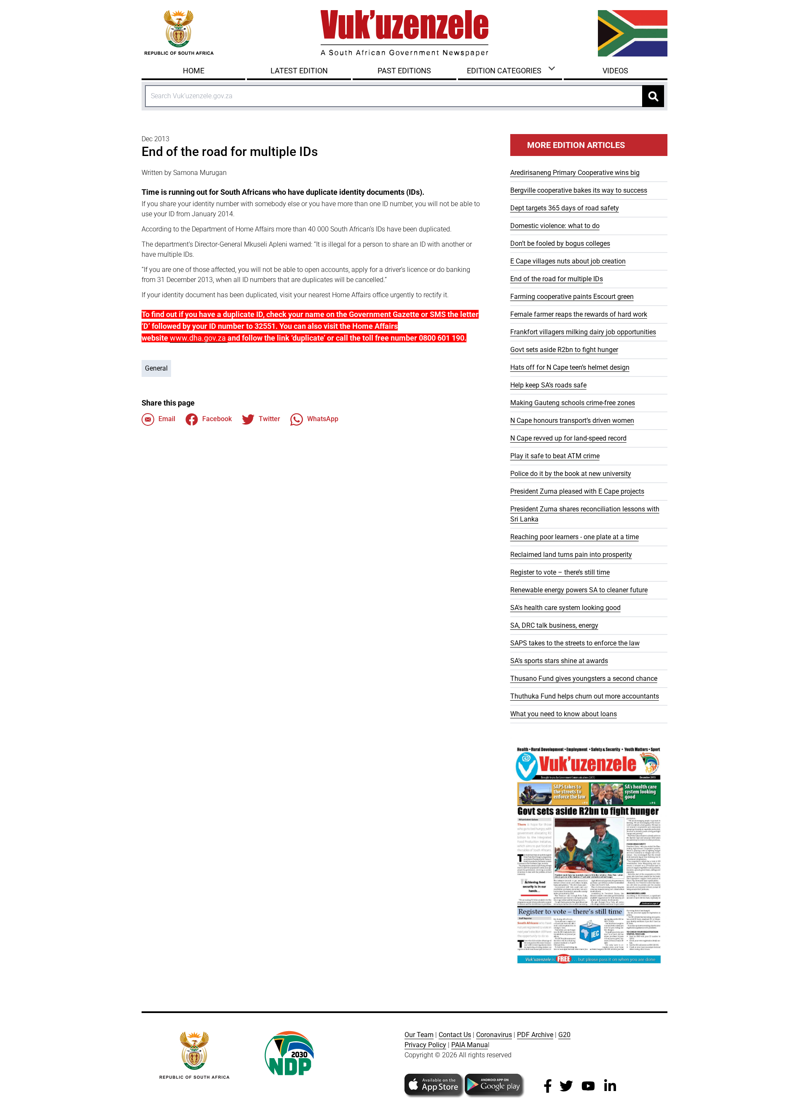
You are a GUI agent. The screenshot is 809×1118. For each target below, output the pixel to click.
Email (166, 419)
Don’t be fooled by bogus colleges (560, 243)
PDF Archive (535, 1035)
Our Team (419, 1035)
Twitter (269, 419)
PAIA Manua (469, 1045)
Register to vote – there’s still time (560, 572)
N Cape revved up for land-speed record (568, 438)
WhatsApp (322, 419)
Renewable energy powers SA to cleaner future (579, 590)
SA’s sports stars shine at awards (559, 661)
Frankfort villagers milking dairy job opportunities (583, 332)
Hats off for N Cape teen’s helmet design (570, 367)
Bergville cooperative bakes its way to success (578, 190)
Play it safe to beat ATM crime (555, 456)
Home (193, 70)
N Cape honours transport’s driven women (572, 421)
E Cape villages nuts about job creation (568, 261)
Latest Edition (299, 70)
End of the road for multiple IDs (556, 279)
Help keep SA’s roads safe (548, 385)
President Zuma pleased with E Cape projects (577, 491)
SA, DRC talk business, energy (554, 625)
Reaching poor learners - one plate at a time (574, 537)
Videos (615, 70)
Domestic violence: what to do (555, 226)
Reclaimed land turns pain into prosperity (571, 555)
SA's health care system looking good (565, 608)
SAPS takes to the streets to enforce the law (575, 643)
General (156, 368)
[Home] (404, 33)
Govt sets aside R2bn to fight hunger (564, 350)
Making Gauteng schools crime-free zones (572, 403)
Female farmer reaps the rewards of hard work (578, 314)
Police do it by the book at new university (570, 474)
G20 (564, 1035)
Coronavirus (494, 1035)
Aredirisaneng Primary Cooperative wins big (575, 173)
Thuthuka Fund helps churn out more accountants (584, 696)
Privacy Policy (425, 1045)
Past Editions (404, 70)
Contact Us (455, 1035)
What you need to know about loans (563, 714)
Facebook (217, 419)
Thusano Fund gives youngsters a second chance (583, 679)
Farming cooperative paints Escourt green (572, 297)
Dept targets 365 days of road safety (564, 208)
